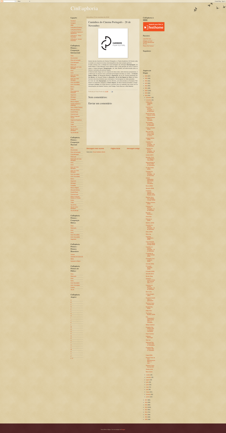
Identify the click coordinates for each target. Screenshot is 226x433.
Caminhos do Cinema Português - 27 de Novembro (150, 208)
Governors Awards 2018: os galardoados (150, 299)
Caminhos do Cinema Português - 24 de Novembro (150, 287)
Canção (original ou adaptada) (75, 104)
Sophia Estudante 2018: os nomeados (150, 119)
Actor (72, 70)
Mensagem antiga (133, 148)
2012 (146, 412)
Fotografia (73, 99)
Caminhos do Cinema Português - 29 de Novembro (150, 150)
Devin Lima (149, 291)
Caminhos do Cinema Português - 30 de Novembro (150, 144)
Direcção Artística (75, 109)
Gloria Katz (149, 216)
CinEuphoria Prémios (76, 29)
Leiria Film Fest (147, 38)
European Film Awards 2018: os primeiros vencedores (150, 329)
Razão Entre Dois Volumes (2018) (150, 114)
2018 (146, 95)
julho (147, 382)
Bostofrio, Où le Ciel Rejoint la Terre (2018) (150, 159)
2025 (146, 78)
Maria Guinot (149, 371)
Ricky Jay (148, 234)
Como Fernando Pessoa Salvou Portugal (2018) (150, 243)
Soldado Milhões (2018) (150, 138)
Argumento (73, 95)
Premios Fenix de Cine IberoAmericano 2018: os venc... (150, 360)
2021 (146, 88)
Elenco (72, 86)
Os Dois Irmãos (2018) (150, 168)
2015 (146, 405)
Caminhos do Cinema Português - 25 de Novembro (150, 249)
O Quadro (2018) (150, 271)
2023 (146, 83)
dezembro (149, 97)
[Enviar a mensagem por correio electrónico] (112, 91)
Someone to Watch (75, 261)
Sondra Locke (149, 369)
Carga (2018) (149, 355)
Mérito (72, 259)
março (148, 392)
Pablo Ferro (149, 310)
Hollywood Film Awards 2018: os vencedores (150, 344)
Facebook (73, 21)
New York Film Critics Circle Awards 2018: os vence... (150, 133)
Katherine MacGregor (149, 337)
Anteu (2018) (149, 231)
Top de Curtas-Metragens (74, 129)
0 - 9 (72, 358)
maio (147, 387)
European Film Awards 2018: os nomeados (150, 349)
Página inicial (115, 148)
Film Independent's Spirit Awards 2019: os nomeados (150, 319)
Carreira (73, 254)
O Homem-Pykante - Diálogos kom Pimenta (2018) (150, 192)
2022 (146, 85)
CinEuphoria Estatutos (76, 27)
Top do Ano (73, 126)
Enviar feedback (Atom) (99, 152)
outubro (148, 375)
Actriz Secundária (75, 84)
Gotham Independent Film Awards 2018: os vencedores (149, 180)
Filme (72, 55)
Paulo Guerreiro (150, 333)
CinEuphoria (84, 8)
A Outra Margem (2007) (150, 294)
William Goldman (150, 324)
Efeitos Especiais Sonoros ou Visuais (76, 197)
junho (147, 384)
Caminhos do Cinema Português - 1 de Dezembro (150, 109)
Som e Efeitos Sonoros (77, 107)
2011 (146, 414)
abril (147, 389)
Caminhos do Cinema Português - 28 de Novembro (150, 173)
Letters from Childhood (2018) (149, 103)
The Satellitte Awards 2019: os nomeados (150, 124)
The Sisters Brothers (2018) (150, 314)
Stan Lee (148, 340)
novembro (149, 100)
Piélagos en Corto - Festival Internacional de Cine (148, 42)
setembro (148, 377)
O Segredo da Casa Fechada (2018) (150, 255)
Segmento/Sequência (76, 120)
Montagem (73, 97)
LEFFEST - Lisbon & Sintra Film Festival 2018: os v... (150, 280)
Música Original (75, 101)
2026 (146, 76)
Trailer (72, 124)
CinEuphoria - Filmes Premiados (76, 36)
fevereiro (148, 394)
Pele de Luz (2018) (149, 219)
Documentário (74, 58)
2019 (146, 93)
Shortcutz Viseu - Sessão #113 (150, 366)
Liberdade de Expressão (77, 256)
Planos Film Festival (148, 46)
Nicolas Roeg (149, 276)
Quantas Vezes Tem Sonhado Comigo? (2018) (150, 199)
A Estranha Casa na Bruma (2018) (150, 260)
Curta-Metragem (75, 62)
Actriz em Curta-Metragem (75, 79)
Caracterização (74, 114)
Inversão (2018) (150, 263)
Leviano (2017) (149, 155)
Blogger (123, 429)
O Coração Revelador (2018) (149, 268)
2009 (146, 419)
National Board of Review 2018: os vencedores (150, 164)
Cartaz (72, 122)
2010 (146, 417)
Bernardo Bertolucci (149, 213)
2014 (146, 407)
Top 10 (72, 289)
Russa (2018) (149, 186)
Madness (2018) (150, 223)
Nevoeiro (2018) (150, 188)
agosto (148, 379)
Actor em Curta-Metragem (75, 75)
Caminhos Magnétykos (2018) (149, 238)
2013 (146, 409)
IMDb (72, 25)
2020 (146, 90)
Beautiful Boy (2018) (149, 307)
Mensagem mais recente (95, 148)
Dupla (72, 89)
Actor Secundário (75, 82)
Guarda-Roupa (74, 112)
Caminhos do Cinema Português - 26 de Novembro (150, 227)
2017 (146, 400)
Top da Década (74, 132)
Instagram (73, 23)
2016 (146, 402)
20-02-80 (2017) (150, 273)
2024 (146, 81)
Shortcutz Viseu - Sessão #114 (150, 303)
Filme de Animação (75, 60)
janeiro (148, 396)
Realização (73, 64)
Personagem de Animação (75, 92)
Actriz (72, 73)
